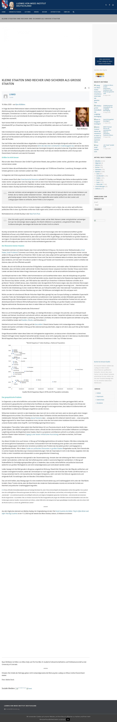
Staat (97, 182)
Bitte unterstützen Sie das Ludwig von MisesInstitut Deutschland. (104, 61)
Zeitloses (98, 189)
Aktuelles (98, 161)
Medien (36, 12)
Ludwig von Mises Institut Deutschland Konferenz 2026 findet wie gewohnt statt (108, 89)
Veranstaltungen (15, 12)
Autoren (27, 12)
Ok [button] (68, 719)
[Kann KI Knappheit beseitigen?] (97, 122)
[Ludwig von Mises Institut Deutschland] (23, 4)
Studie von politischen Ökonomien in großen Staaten (44, 448)
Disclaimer (100, 403)
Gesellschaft (100, 176)
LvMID (12, 94)
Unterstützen (55, 12)
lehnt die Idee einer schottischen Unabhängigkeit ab (56, 146)
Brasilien (24, 320)
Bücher (44, 12)
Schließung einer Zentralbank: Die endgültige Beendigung (108, 108)
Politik (98, 178)
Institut (99, 393)
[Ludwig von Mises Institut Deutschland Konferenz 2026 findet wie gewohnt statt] (97, 94)
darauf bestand (36, 418)
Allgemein (98, 163)
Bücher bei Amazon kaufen (102, 362)
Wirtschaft (99, 184)
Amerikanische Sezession (29, 179)
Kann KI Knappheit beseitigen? (108, 120)
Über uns (67, 12)
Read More (73, 719)
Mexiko (30, 320)
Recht (98, 180)
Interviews (98, 169)
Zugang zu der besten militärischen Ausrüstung (41, 434)
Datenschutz (100, 400)
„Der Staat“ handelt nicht (108, 146)
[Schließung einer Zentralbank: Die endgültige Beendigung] (97, 111)
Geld (97, 174)
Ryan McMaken (20, 104)
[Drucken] (85, 88)
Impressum (100, 396)
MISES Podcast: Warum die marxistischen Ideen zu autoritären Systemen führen (108, 131)
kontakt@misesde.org (12, 709)
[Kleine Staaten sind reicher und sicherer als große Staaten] (45, 51)
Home (3, 12)
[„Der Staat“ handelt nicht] (97, 148)
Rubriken (97, 171)
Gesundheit (39, 324)
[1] (45, 320)
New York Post (35, 214)
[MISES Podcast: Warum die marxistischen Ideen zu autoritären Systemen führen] (97, 134)
